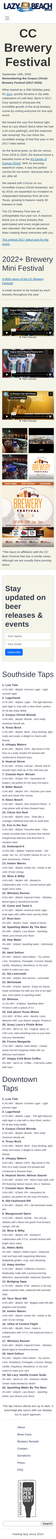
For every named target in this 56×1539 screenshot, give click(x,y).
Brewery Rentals (28, 1441)
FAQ (20, 1469)
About (21, 1427)
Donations (24, 1455)
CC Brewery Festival (28, 48)
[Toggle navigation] (7, 18)
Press (21, 1462)
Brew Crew (24, 1434)
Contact (22, 1448)
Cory (9, 94)
